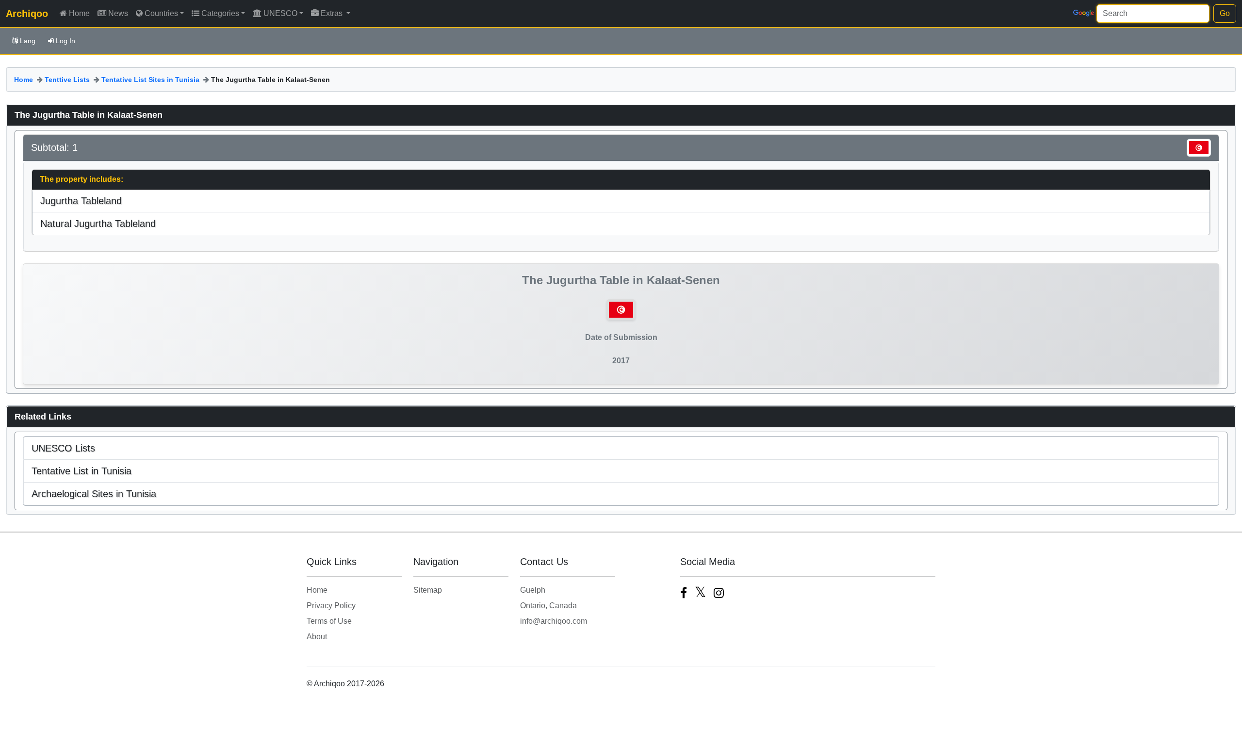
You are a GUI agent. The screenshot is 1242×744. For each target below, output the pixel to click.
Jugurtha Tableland (81, 200)
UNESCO (280, 13)
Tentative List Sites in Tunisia (150, 79)
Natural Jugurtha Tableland (98, 223)
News (118, 13)
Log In (65, 41)
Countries (161, 13)
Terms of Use (329, 621)
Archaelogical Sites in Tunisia (94, 493)
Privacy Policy (331, 605)
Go (1225, 13)
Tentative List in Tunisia (81, 471)
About (317, 636)
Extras (332, 13)
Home (79, 13)
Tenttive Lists (67, 79)
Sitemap (427, 590)
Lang (27, 41)
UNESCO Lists (63, 448)
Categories (220, 13)
